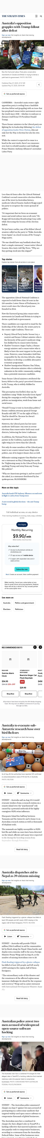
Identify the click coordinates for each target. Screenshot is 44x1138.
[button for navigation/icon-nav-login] (36, 16)
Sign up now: (6, 35)
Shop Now (10, 694)
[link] (13, 16)
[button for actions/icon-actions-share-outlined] (39, 84)
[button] (36, 16)
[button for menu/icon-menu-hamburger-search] (41, 16)
